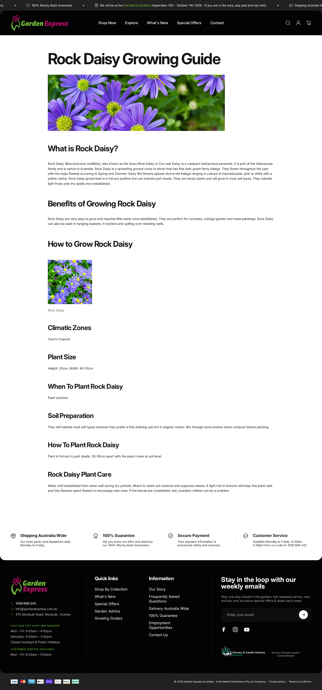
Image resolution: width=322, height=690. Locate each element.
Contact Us (158, 635)
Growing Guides (108, 618)
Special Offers (107, 604)
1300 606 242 (25, 603)
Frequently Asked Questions (164, 598)
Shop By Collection (111, 589)
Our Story (157, 589)
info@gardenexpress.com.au (36, 609)
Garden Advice (107, 611)
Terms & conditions (300, 681)
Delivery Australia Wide (169, 608)
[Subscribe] (303, 614)
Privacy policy (277, 681)
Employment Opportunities (160, 625)
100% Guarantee (163, 616)
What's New (105, 596)
